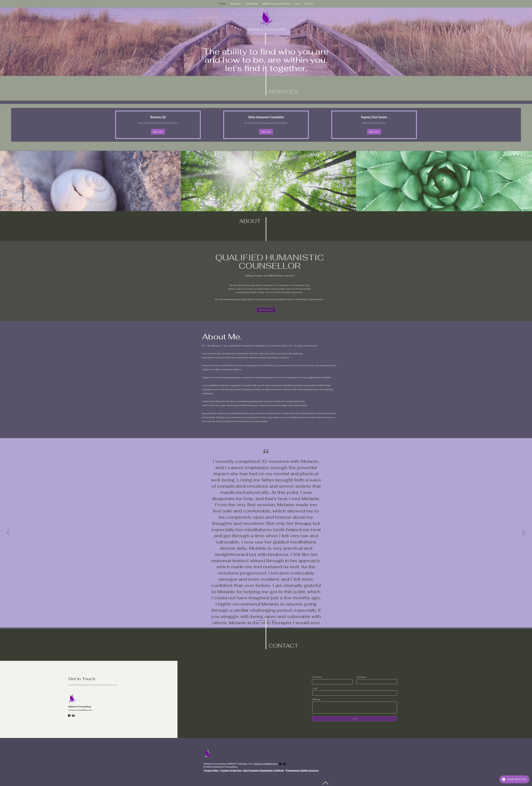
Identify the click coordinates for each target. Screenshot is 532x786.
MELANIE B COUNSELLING (266, 29)
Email (315, 688)
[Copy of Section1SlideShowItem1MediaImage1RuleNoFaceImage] (259, 620)
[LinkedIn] (73, 715)
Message (316, 699)
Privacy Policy (211, 770)
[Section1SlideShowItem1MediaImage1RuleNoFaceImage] (257, 620)
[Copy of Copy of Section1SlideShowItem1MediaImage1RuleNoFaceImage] (262, 620)
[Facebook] (69, 715)
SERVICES (283, 91)
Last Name (361, 677)
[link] (158, 117)
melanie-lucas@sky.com (80, 710)
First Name (317, 677)
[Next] (523, 533)
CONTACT (283, 645)
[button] (158, 131)
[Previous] (8, 533)
